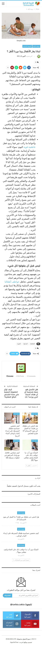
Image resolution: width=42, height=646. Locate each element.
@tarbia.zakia (17, 605)
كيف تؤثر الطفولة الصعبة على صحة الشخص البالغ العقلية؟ (11, 393)
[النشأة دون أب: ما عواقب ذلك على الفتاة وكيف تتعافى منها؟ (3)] (30, 445)
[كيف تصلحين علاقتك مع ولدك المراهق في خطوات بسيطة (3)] (12, 445)
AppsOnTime (14, 642)
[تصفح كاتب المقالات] (38, 56)
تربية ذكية (36, 46)
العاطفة (32, 344)
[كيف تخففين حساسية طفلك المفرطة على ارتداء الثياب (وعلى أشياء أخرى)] (12, 418)
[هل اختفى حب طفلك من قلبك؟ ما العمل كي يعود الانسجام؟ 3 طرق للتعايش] (30, 418)
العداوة (25, 344)
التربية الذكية (27, 46)
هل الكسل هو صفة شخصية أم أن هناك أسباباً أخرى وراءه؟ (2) (31, 393)
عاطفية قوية (30, 147)
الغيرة (19, 344)
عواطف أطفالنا (12, 281)
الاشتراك (7, 595)
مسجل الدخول (23, 486)
